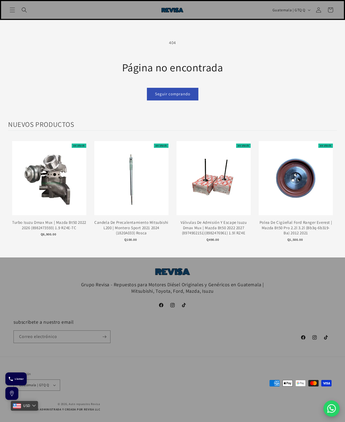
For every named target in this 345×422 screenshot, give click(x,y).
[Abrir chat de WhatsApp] (331, 408)
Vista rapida (49, 183)
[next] (331, 195)
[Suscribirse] (104, 336)
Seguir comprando (172, 93)
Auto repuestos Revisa (84, 404)
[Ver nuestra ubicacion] (11, 393)
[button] (12, 10)
